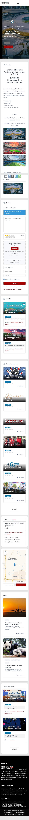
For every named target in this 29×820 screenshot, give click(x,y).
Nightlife (13, 726)
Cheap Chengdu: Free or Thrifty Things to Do (11, 804)
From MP (7, 308)
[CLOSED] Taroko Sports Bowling (14, 377)
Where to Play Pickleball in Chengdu (18, 793)
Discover (8, 660)
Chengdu (22, 26)
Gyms (8, 419)
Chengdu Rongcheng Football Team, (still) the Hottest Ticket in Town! (14, 789)
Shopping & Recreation (12, 489)
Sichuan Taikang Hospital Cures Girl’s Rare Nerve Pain (14, 806)
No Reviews (15, 36)
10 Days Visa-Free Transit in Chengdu (14, 666)
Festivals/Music (8, 335)
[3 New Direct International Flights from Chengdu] (14, 607)
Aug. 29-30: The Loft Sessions (13, 728)
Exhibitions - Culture (9, 696)
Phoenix (20, 532)
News (7, 620)
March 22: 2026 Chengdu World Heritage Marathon (13, 311)
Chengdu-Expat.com (11, 810)
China (13, 26)
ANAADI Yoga (8, 400)
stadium (9, 534)
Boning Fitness (9, 491)
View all (14, 509)
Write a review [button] (8, 46)
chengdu (11, 532)
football (16, 532)
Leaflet (14, 581)
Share (7, 42)
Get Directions (21, 585)
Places (9, 26)
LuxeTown (12, 740)
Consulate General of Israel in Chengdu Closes (12, 805)
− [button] (5, 554)
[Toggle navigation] (18, 2)
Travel (7, 662)
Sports (16, 21)
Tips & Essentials (15, 660)
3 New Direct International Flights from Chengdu (13, 623)
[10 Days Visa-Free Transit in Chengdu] (14, 648)
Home (5, 26)
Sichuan (17, 26)
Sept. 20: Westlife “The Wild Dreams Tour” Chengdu (12, 337)
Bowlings (9, 375)
